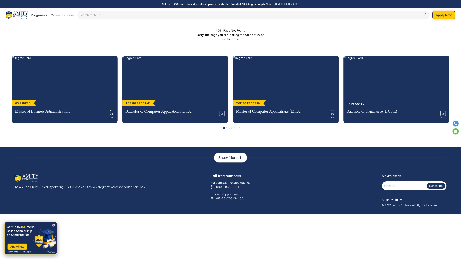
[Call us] (455, 123)
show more (228, 158)
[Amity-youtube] (401, 199)
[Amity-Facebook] (392, 199)
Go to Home (230, 39)
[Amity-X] (383, 199)
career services (63, 15)
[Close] (53, 225)
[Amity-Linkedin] (396, 199)
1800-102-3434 (227, 187)
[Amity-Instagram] (387, 199)
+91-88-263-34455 (229, 198)
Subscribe (436, 186)
